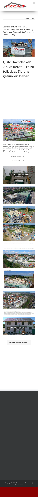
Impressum (28, 483)
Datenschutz (19, 485)
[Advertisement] (19, 100)
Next (32, 18)
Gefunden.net (20, 483)
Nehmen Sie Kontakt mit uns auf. (18, 342)
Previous (26, 18)
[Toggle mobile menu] (34, 3)
